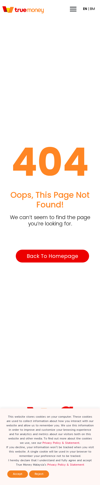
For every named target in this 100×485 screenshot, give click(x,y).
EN (85, 8)
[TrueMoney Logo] (23, 10)
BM (92, 8)
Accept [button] (17, 473)
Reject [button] (39, 473)
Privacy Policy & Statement (60, 442)
